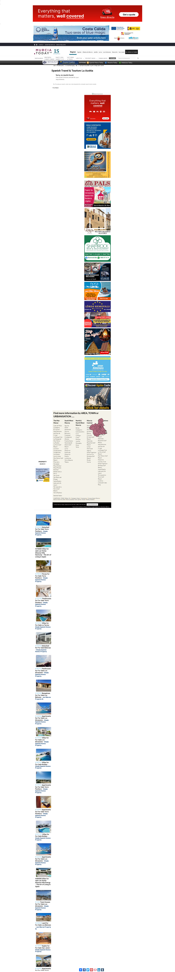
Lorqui (89, 447)
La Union (56, 449)
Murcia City (90, 454)
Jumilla (96, 52)
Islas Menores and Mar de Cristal (58, 433)
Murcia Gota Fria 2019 (59, 499)
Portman (56, 470)
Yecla (77, 447)
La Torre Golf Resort (57, 446)
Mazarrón (114, 52)
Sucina (89, 462)
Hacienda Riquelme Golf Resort (91, 443)
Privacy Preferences (92, 504)
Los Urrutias (57, 456)
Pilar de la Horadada (56, 463)
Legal (93, 507)
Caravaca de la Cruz (80, 433)
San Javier (122, 52)
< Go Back (55, 87)
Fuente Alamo (69, 441)
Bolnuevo (67, 433)
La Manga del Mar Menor (57, 440)
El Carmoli (57, 429)
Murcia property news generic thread (75, 499)
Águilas (79, 52)
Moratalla (78, 443)
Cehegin (78, 436)
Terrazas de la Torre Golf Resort (57, 489)
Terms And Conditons (77, 507)
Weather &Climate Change (49, 58)
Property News (90, 58)
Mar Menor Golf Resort (58, 459)
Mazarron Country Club (102, 461)
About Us (97, 507)
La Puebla (56, 443)
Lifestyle (79, 58)
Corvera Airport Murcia (94, 498)
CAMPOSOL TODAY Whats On (62, 498)
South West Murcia (69, 422)
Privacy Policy (87, 507)
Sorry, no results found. (65, 75)
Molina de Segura (90, 449)
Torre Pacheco (58, 493)
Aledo (66, 427)
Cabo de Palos (58, 426)
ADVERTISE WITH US (50, 45)
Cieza (77, 437)
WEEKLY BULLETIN (61, 45)
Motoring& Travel (70, 58)
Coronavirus (84, 498)
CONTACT (41, 45)
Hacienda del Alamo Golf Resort (68, 445)
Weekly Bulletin (90, 499)
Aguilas (67, 426)
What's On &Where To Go (60, 58)
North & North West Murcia (80, 423)
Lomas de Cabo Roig (102, 484)
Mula (77, 445)
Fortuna (78, 439)
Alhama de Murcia (87, 52)
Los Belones (57, 452)
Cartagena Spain (75, 498)
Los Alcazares (57, 450)
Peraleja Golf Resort (91, 457)
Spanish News (103, 58)
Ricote (89, 460)
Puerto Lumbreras (68, 457)
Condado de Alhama (68, 438)
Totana (66, 462)
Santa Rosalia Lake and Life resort (57, 483)
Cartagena (57, 427)
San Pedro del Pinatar (58, 478)
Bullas (77, 428)
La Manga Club (58, 437)
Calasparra (79, 430)
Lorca (100, 52)
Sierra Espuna (69, 460)
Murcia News (39, 58)
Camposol (67, 435)
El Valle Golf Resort (90, 438)
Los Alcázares (107, 52)
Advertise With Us (105, 507)
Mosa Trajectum (91, 452)
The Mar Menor (57, 422)
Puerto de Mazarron (67, 453)
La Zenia (100, 481)
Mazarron (67, 450)
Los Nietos (57, 454)
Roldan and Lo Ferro (58, 472)
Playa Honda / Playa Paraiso (57, 467)
